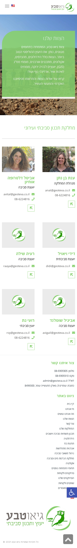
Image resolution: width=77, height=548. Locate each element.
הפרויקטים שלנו (66, 478)
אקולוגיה (70, 463)
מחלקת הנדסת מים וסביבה (60, 458)
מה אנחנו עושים (66, 414)
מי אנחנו (69, 409)
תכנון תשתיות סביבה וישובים (60, 433)
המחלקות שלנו (66, 428)
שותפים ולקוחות (66, 483)
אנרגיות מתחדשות (65, 448)
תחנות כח (69, 443)
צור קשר (70, 423)
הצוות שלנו (68, 418)
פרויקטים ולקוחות (65, 473)
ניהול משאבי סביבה (64, 453)
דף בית (70, 404)
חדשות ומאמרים (66, 488)
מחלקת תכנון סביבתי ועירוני (49, 127)
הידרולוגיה (69, 438)
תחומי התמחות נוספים (63, 468)
